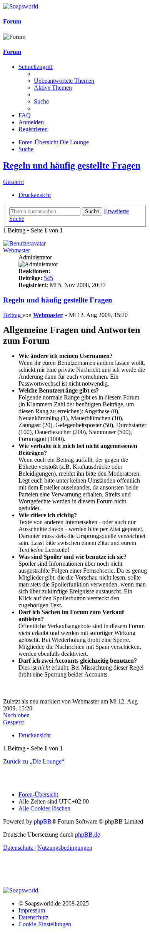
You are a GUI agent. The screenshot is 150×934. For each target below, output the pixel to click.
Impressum (31, 910)
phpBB (43, 821)
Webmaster (16, 250)
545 (48, 278)
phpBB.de (87, 834)
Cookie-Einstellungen (44, 924)
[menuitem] (64, 80)
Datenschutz (33, 917)
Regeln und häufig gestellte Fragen (71, 165)
